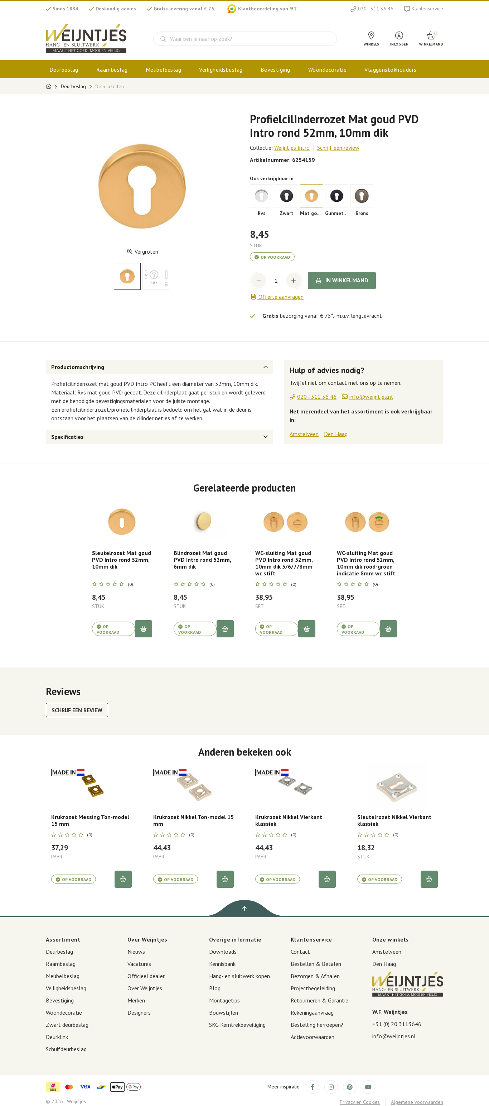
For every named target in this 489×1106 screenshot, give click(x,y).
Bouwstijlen (223, 1012)
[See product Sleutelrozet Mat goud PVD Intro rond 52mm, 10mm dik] (122, 521)
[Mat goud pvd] (311, 195)
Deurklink (57, 1036)
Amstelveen (304, 433)
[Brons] (361, 195)
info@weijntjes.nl (394, 1036)
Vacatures (139, 963)
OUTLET (97, 87)
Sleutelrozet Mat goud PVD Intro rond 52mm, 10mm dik (121, 560)
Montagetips (224, 1000)
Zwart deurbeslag (67, 1024)
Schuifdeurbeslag (66, 1049)
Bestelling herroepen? (317, 1024)
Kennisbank (222, 963)
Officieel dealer (146, 976)
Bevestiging (275, 69)
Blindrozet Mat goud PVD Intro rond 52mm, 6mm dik (202, 560)
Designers (139, 1012)
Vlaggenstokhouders (390, 69)
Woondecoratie (327, 69)
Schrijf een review (338, 147)
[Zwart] (286, 195)
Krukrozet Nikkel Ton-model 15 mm (193, 820)
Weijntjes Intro (292, 147)
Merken (58, 87)
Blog (215, 988)
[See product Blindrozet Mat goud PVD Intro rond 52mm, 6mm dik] (203, 521)
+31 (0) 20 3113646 (396, 1024)
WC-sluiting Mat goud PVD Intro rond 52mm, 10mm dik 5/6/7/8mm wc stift (284, 563)
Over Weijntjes (144, 988)
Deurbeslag (63, 69)
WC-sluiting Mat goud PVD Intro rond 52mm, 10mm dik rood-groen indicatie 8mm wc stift (366, 563)
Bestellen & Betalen (316, 963)
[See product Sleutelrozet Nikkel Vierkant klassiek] (397, 785)
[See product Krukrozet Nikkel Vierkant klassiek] (295, 785)
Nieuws (136, 951)
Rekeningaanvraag (312, 1012)
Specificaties (67, 436)
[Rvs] (261, 195)
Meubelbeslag (163, 69)
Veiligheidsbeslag (220, 69)
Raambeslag (112, 69)
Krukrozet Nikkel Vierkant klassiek (288, 820)
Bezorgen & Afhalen (315, 976)
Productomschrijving (77, 366)
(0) (130, 584)
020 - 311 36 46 (375, 8)
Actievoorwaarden (312, 1036)
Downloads (223, 951)
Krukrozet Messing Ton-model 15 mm (90, 820)
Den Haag (336, 433)
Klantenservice (427, 8)
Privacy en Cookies (360, 1102)
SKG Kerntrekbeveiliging (237, 1024)
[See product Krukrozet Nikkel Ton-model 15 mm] (193, 785)
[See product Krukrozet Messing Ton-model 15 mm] (91, 785)
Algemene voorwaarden (417, 1102)
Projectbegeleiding (313, 988)
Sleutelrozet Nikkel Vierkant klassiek (394, 820)
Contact (300, 951)
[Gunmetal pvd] (336, 195)
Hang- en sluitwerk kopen (239, 976)
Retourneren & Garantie (319, 1000)
